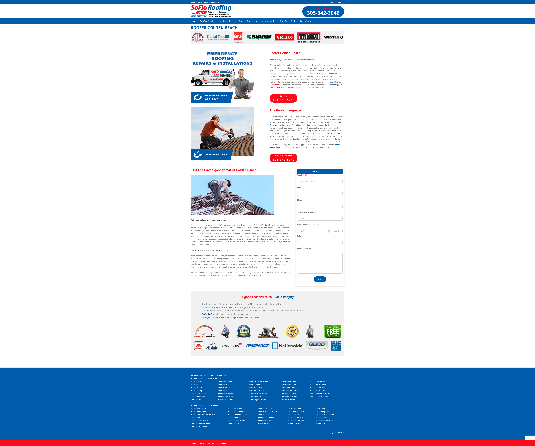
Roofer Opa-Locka (198, 396)
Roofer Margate (197, 417)
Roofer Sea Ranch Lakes (325, 420)
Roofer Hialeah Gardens (227, 387)
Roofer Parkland (322, 417)
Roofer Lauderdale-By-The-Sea (203, 414)
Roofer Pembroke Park (199, 420)
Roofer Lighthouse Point (325, 414)
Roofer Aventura (197, 381)
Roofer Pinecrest (254, 396)
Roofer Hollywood (322, 411)
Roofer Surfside (197, 400)
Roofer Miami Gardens (290, 390)
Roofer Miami (223, 390)
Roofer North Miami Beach (320, 393)
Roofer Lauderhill (264, 414)
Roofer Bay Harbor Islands (258, 381)
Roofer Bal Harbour (225, 381)
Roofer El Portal (254, 384)
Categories (333, 432)
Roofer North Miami (289, 393)
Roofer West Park (294, 424)
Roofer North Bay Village (257, 393)
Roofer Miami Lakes (317, 390)
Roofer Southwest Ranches (201, 424)
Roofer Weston (321, 424)
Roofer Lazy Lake (294, 414)
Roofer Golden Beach (318, 384)
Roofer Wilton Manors (199, 427)
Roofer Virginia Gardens (257, 400)
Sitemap (341, 432)
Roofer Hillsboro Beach (296, 411)
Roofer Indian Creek (289, 387)
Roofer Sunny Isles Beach (319, 396)
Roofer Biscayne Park (289, 381)
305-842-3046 (323, 12)
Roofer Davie (320, 408)
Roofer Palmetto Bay (225, 396)
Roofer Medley (196, 390)
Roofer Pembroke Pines (237, 420)
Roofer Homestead (255, 387)
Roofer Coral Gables (317, 381)
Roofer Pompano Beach (296, 420)
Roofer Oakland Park (295, 417)
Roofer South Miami (289, 396)
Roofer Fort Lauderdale (237, 411)
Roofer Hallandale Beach (267, 411)
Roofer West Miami (289, 400)
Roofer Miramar (234, 417)
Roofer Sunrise (233, 424)
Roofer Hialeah (196, 387)
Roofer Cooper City (235, 408)
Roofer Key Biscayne (317, 387)
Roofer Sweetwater (225, 400)
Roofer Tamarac (263, 424)
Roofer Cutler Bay (197, 384)
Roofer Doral (222, 384)
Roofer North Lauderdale (267, 417)
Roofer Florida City (289, 384)
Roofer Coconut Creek (199, 408)
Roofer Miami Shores (199, 393)
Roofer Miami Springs (226, 393)
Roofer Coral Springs (265, 408)
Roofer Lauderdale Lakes (237, 414)
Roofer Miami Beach (256, 390)
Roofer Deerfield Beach (200, 411)
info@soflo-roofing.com (212, 2)
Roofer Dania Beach (295, 408)
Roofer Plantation (264, 420)
